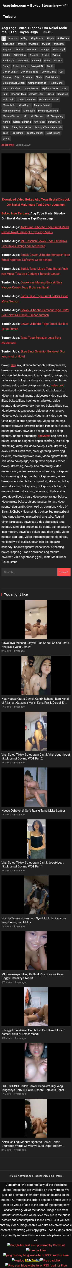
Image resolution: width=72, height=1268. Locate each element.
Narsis (6, 121)
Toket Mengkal (35, 133)
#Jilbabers (63, 38)
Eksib (39, 77)
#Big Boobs (37, 38)
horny (65, 88)
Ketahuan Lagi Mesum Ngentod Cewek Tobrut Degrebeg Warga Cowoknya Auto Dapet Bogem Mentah (31, 1145)
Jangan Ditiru (36, 94)
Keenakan (62, 94)
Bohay (6, 66)
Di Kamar (27, 77)
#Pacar (19, 49)
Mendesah (29, 110)
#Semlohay (20, 55)
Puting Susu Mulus (21, 127)
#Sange (45, 49)
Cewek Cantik (10, 71)
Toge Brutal (17, 133)
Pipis (5, 127)
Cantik (50, 66)
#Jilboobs (8, 43)
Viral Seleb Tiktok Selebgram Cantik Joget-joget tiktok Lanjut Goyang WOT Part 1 (32, 864)
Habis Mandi (56, 82)
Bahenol (36, 60)
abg (13, 365)
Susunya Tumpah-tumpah (48, 127)
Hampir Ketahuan (12, 88)
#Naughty (59, 43)
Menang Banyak (11, 110)
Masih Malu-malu (27, 99)
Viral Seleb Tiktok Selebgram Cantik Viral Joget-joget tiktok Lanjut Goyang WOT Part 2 (35, 756)
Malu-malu (8, 99)
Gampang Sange (37, 82)
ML (25, 116)
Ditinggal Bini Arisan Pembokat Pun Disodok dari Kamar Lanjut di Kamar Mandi (32, 1032)
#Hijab (50, 38)
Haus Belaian (32, 88)
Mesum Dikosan (11, 116)
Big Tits (58, 60)
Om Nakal (39, 121)
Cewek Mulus (49, 71)
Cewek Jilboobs (29, 71)
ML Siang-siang (55, 116)
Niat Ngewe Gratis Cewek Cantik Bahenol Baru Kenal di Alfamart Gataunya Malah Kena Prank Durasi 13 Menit (35, 702)
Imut (5, 94)
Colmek (7, 77)
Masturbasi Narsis (49, 99)
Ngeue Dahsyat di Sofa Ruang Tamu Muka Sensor (33, 810)
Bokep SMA (37, 66)
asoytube (44, 436)
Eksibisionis (51, 77)
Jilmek (50, 94)
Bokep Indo (7, 145)
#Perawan (32, 49)
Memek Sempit (42, 105)
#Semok (33, 55)
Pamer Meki (54, 121)
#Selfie (6, 55)
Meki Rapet (25, 105)
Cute (17, 77)
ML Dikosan (37, 116)
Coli (61, 71)
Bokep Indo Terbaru (15, 213)
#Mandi (22, 43)
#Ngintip (7, 49)
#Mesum (34, 43)
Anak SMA (8, 60)
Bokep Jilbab (20, 66)
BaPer (47, 60)
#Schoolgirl (58, 49)
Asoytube (12, 38)
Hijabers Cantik (50, 88)
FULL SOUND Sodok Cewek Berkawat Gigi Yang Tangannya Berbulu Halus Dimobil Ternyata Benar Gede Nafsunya (32, 1090)
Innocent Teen (18, 94)
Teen (5, 133)
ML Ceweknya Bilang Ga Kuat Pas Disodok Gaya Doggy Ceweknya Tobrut (32, 976)
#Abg (24, 38)
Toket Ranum (53, 133)
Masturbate (9, 105)
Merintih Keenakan (48, 110)
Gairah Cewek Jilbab (14, 82)
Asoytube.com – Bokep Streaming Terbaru (30, 11)
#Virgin (56, 55)
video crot (57, 385)
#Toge (45, 55)
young (6, 138)
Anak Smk (23, 60)
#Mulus (46, 43)
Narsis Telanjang (22, 121)
